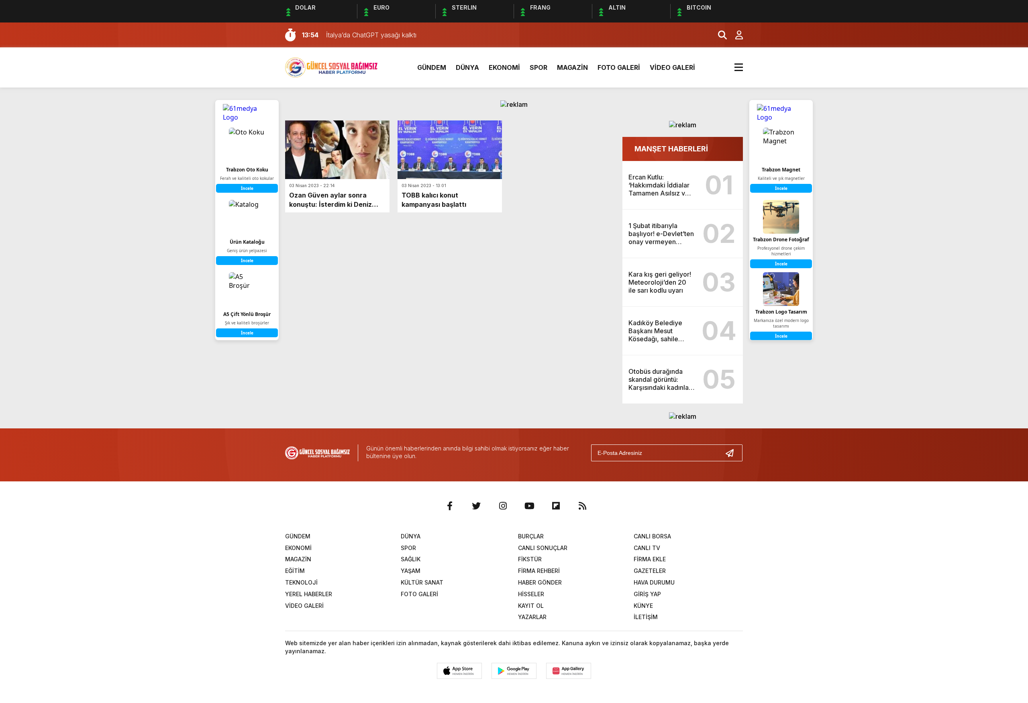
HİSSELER (531, 594)
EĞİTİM (295, 570)
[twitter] (476, 505)
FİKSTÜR (530, 559)
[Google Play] (514, 671)
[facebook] (449, 505)
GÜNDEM (431, 67)
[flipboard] (555, 505)
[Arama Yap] (719, 35)
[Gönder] (732, 452)
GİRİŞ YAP (647, 594)
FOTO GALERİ (619, 67)
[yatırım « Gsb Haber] (331, 67)
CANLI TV (647, 547)
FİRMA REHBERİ (539, 570)
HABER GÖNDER (540, 582)
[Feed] (582, 505)
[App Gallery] (568, 671)
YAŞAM (410, 570)
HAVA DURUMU (654, 582)
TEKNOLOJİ (301, 582)
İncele (781, 188)
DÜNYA (467, 67)
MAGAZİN (572, 67)
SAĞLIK (410, 559)
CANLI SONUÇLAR (542, 547)
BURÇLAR (531, 536)
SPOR (538, 67)
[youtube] (529, 505)
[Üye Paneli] (735, 35)
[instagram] (502, 505)
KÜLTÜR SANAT (422, 582)
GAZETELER (650, 570)
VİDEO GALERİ (672, 67)
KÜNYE (643, 605)
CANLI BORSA (652, 536)
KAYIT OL (531, 605)
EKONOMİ (504, 67)
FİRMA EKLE (650, 559)
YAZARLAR (532, 616)
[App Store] (459, 671)
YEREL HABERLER (308, 594)
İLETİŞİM (646, 616)
